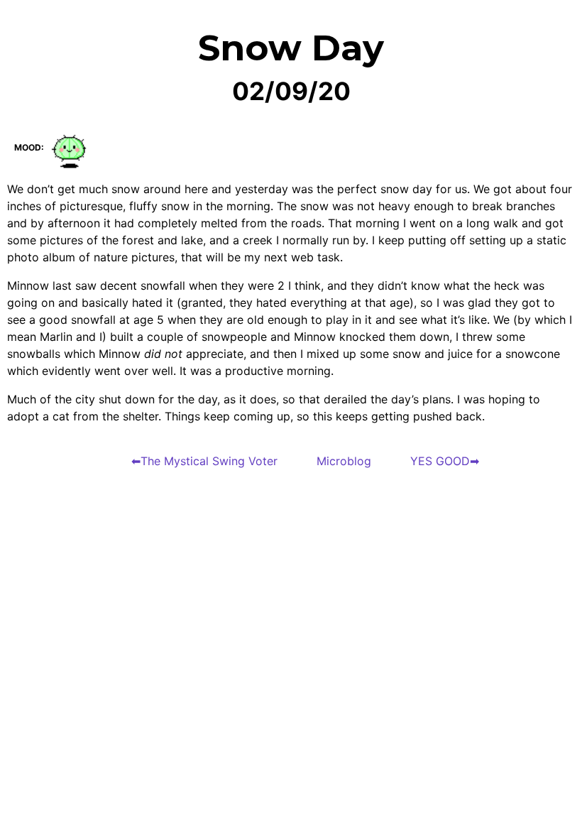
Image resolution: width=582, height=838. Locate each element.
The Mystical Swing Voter (209, 461)
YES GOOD (440, 461)
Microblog (344, 461)
